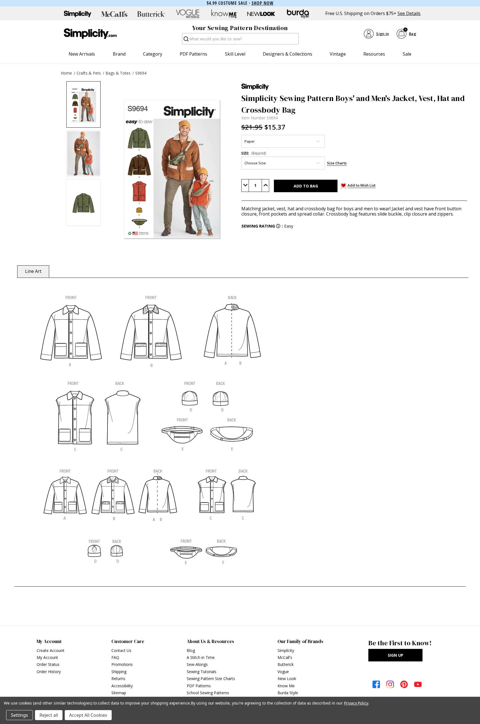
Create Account (50, 650)
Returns (118, 678)
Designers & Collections (287, 54)
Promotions (122, 664)
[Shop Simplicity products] (77, 14)
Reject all (48, 715)
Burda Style (288, 692)
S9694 (140, 73)
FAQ (115, 657)
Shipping (118, 671)
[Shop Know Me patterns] (224, 14)
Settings (19, 715)
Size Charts (337, 162)
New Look (287, 678)
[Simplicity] (90, 33)
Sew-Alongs (197, 664)
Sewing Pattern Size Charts (211, 678)
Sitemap (118, 692)
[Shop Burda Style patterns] (297, 14)
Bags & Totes (118, 73)
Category (152, 54)
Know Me (286, 685)
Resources (374, 54)
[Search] (186, 40)
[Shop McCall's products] (114, 14)
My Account (47, 657)
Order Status (48, 664)
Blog (191, 650)
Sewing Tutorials (201, 671)
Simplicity (286, 650)
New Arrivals (82, 54)
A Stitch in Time (201, 657)
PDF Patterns (193, 54)
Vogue (283, 671)
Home (66, 73)
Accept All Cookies (88, 715)
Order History (49, 671)
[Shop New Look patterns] (261, 14)
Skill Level (235, 54)
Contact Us (121, 650)
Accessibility (122, 685)
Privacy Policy (356, 703)
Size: (253, 153)
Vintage (338, 54)
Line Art (33, 271)
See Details (409, 13)
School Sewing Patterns (208, 692)
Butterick (286, 664)
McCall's (285, 657)
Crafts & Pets (89, 73)
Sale (407, 54)
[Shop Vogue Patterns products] (187, 14)
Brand (119, 54)
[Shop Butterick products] (151, 14)
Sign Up (395, 655)
